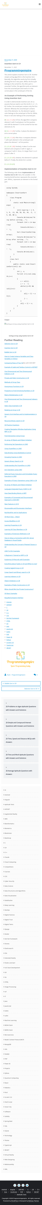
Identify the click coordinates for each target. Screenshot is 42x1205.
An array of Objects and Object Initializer (18, 440)
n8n (6, 1049)
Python (8, 640)
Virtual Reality (9, 1155)
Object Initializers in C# (12, 581)
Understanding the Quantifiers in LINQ (17, 465)
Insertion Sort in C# (10, 348)
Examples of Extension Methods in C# (17, 534)
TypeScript (9, 645)
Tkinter (7, 1140)
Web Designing (10, 1159)
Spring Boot (8, 1121)
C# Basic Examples (10, 593)
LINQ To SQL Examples (12, 551)
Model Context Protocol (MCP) (14, 1040)
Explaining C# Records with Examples (17, 559)
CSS (7, 615)
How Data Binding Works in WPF (15, 493)
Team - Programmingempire (16, 675)
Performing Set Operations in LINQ (16, 444)
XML (6, 1169)
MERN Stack (9, 1030)
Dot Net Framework (12, 618)
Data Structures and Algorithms (15, 891)
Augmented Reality (11, 814)
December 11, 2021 (10, 60)
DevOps (7, 910)
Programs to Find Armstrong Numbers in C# (19, 391)
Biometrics (8, 828)
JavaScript (9, 629)
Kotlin (8, 632)
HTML (8, 621)
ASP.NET (9, 605)
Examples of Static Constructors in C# (17, 585)
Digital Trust (9, 920)
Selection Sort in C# (11, 344)
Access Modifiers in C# (12, 521)
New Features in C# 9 (11, 504)
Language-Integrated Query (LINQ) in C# (17, 489)
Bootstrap (8, 838)
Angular (9, 602)
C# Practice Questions (11, 425)
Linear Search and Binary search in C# (17, 572)
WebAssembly (9, 1164)
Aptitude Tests (9, 804)
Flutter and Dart (10, 963)
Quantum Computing (12, 1078)
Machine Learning (11, 1020)
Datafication (9, 900)
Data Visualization (10, 896)
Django (7, 929)
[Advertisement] (21, 31)
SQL (6, 1126)
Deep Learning (9, 905)
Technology (8, 1135)
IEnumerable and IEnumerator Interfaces (18, 508)
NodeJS (7, 1054)
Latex (6, 1016)
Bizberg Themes (33, 1201)
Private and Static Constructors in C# (16, 378)
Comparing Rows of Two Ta (13, 363)
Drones (7, 944)
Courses (7, 872)
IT (5, 996)
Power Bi (9, 637)
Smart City (8, 1107)
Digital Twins (9, 924)
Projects (7, 1068)
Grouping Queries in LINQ (13, 457)
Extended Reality (10, 958)
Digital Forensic (10, 915)
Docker (7, 934)
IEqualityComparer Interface (13, 598)
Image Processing (10, 987)
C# (7, 610)
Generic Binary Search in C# (13, 461)
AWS (6, 819)
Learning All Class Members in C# (15, 529)
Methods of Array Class (12, 382)
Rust (6, 1092)
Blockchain (8, 833)
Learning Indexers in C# (12, 576)
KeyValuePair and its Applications (15, 512)
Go (5, 977)
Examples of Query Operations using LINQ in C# (20, 480)
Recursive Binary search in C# (14, 421)
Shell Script (8, 1102)
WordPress (14, 1201)
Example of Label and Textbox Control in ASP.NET (21, 367)
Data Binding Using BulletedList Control (17, 453)
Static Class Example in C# (13, 406)
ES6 (6, 953)
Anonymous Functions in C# (14, 386)
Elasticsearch (9, 948)
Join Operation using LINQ (13, 470)
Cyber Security (9, 881)
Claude (7, 857)
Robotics (7, 1088)
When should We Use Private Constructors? (19, 589)
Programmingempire (17, 70)
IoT (7, 624)
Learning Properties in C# (13, 525)
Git (6, 972)
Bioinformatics (9, 824)
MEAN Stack (9, 1025)
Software (7, 1112)
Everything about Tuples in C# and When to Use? (20, 564)
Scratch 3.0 (10, 642)
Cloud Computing (10, 862)
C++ (7, 613)
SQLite (7, 1131)
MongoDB (8, 1044)
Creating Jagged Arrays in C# (14, 568)
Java (7, 626)
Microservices (9, 1035)
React (6, 1083)
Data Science (9, 886)
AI (5, 790)
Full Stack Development (12, 968)
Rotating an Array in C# (12, 410)
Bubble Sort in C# (10, 352)
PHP (7, 634)
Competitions (9, 867)
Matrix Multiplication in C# (13, 395)
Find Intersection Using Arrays (14, 436)
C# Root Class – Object (12, 517)
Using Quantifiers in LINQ (13, 448)
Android (7, 795)
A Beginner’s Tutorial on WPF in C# (16, 555)
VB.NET (8, 648)
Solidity (7, 1116)
